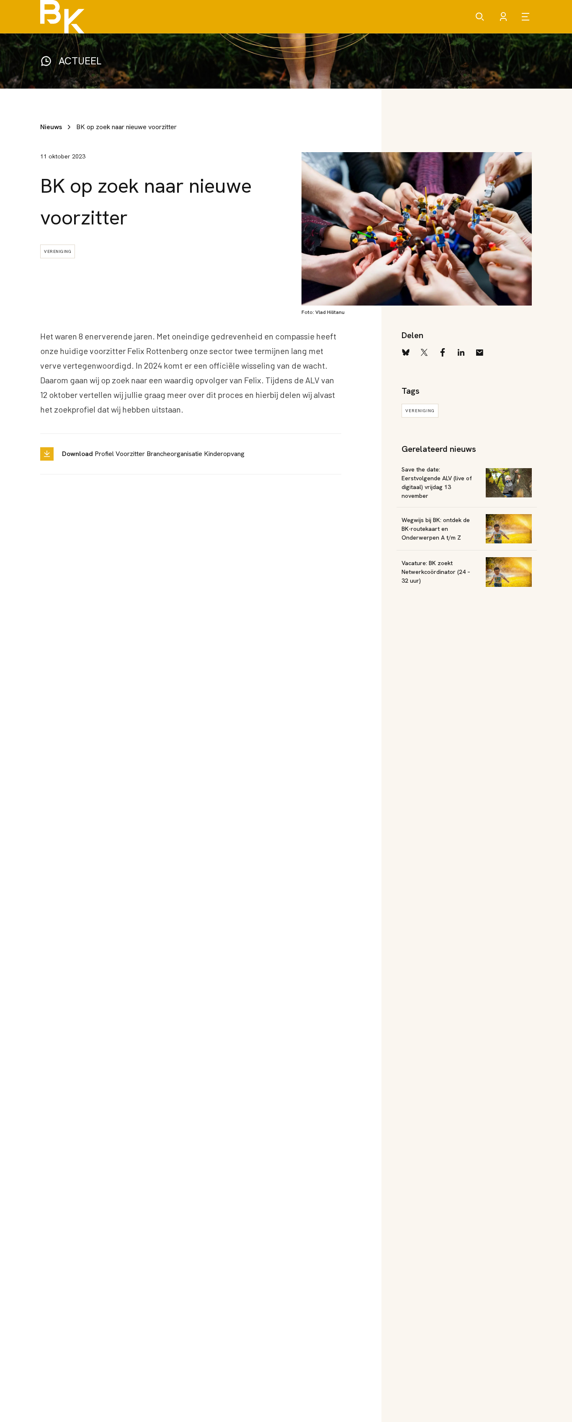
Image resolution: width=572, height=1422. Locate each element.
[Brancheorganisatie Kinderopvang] (62, 16)
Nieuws (51, 126)
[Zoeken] (480, 17)
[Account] (503, 17)
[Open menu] (527, 17)
